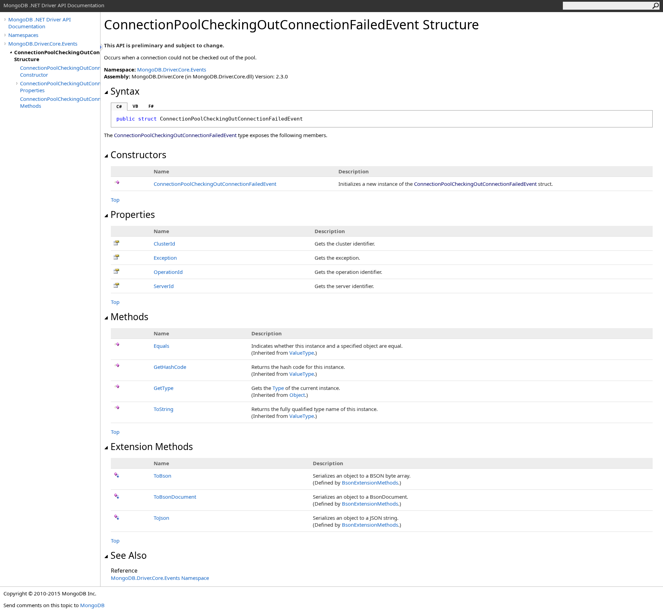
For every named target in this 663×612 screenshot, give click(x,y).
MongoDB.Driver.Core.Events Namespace (160, 577)
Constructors (138, 155)
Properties (132, 214)
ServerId (164, 286)
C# (119, 106)
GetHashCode (170, 366)
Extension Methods (151, 446)
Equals (161, 345)
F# (151, 106)
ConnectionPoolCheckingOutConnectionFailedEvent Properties (60, 87)
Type (278, 387)
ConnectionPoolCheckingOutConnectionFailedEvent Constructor (60, 71)
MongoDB (92, 605)
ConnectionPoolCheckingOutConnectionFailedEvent (215, 183)
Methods (129, 316)
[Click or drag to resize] (102, 47)
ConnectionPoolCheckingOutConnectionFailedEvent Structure (57, 56)
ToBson (162, 475)
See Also (128, 555)
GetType (163, 387)
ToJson (161, 517)
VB (135, 106)
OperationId (168, 271)
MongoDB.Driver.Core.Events (42, 43)
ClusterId (164, 243)
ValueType (301, 352)
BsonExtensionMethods (370, 482)
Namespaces (23, 34)
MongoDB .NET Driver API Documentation (39, 23)
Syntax (125, 91)
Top (115, 199)
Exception (165, 257)
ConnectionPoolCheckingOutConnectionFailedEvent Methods (60, 102)
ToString (163, 408)
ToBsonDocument (175, 496)
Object (297, 394)
